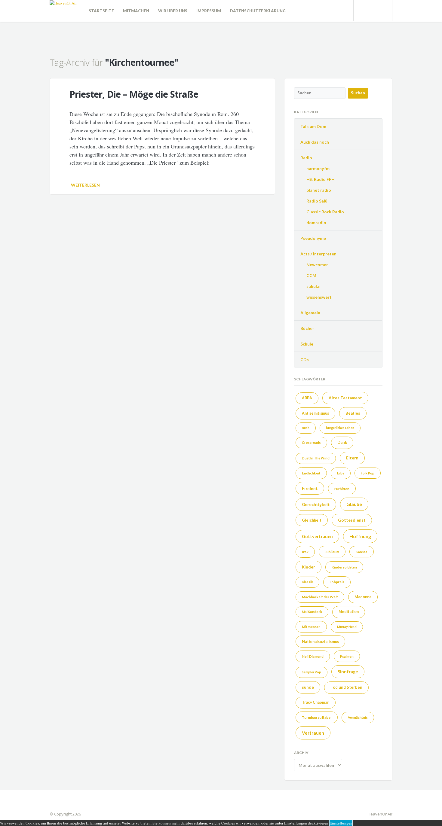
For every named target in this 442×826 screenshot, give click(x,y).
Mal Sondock (312, 612)
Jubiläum (332, 552)
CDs (304, 359)
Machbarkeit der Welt (320, 597)
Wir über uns (172, 10)
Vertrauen (313, 733)
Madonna (363, 596)
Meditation (349, 611)
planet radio (318, 190)
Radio (306, 157)
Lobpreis (337, 582)
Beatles (352, 413)
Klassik (307, 582)
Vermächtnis (358, 717)
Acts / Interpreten (318, 253)
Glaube (354, 504)
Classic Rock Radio (325, 211)
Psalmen (347, 656)
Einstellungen (341, 823)
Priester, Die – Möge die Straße (133, 94)
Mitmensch (311, 626)
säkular (313, 286)
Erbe (340, 473)
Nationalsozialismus (320, 641)
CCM (311, 275)
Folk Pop (367, 473)
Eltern (352, 457)
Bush (305, 428)
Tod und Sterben (346, 687)
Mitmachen (136, 10)
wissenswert (319, 297)
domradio (316, 222)
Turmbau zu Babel (316, 717)
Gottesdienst (352, 520)
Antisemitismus (315, 413)
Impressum (208, 10)
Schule (306, 343)
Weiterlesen (85, 184)
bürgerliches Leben (340, 428)
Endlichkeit (311, 473)
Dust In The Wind (316, 458)
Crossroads (311, 442)
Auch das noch (314, 142)
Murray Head (347, 627)
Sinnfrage (348, 671)
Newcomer (317, 264)
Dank (342, 442)
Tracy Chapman (315, 702)
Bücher (307, 328)
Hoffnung (360, 536)
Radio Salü (316, 200)
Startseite (101, 10)
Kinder (308, 567)
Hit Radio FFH (320, 179)
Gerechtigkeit (316, 504)
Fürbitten (341, 489)
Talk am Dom (313, 126)
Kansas (361, 552)
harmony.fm (318, 168)
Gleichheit (311, 520)
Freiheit (310, 488)
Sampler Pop (311, 672)
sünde (308, 687)
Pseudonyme (313, 238)
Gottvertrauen (317, 536)
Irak (305, 552)
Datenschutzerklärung (258, 10)
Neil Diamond (313, 656)
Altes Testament (345, 397)
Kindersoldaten (344, 567)
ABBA (307, 398)
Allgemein (310, 312)
